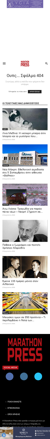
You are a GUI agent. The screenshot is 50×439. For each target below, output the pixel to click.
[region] (25, 4)
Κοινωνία (5, 165)
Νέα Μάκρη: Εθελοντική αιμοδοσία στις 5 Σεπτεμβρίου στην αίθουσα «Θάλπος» (23, 172)
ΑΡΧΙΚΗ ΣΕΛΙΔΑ (35, 91)
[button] (25, 4)
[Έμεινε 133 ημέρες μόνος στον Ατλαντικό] (25, 267)
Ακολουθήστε (24, 373)
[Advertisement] (25, 34)
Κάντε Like (9, 373)
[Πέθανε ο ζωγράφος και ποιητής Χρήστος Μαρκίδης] (25, 231)
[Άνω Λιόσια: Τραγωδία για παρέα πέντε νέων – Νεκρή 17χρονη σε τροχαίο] (25, 195)
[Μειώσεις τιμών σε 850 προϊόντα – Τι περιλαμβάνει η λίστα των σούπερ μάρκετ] (25, 303)
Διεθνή (5, 129)
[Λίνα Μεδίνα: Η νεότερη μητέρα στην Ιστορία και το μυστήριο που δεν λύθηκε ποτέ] (25, 119)
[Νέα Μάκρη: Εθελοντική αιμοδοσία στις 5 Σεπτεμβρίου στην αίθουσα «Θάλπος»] (25, 155)
